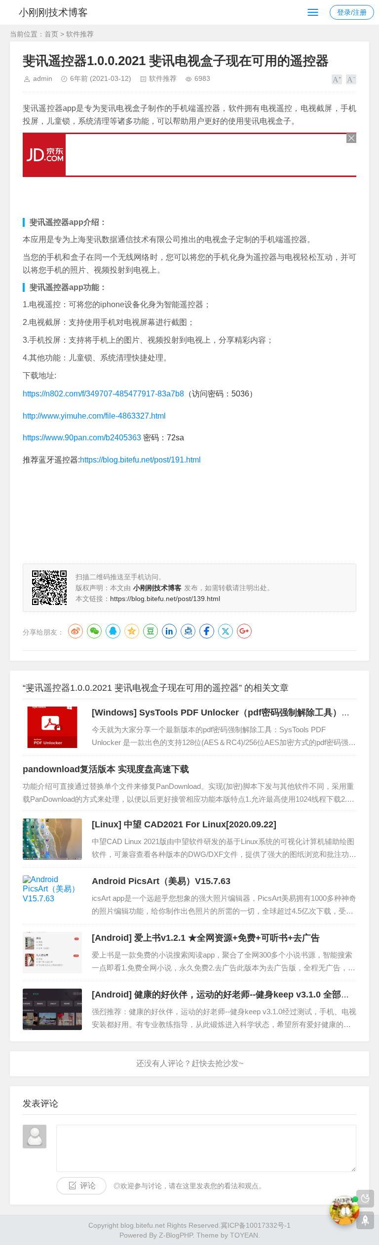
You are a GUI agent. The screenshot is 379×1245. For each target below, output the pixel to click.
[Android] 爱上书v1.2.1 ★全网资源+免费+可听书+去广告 (206, 938)
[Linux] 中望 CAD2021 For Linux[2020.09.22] (184, 824)
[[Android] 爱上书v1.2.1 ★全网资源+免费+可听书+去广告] (52, 952)
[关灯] (365, 1199)
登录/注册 (352, 12)
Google (244, 631)
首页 (51, 34)
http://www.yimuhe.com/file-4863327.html (94, 416)
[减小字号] (351, 79)
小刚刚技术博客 (53, 12)
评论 (88, 1185)
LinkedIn (169, 631)
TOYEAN (244, 1235)
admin (42, 78)
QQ (113, 631)
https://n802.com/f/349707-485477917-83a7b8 (103, 394)
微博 (75, 631)
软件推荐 (80, 34)
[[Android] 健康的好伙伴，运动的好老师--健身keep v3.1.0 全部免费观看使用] (52, 1009)
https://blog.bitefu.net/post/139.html (165, 599)
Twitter (225, 631)
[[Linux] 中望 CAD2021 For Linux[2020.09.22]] (52, 839)
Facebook (206, 631)
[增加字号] (337, 79)
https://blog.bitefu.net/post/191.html (140, 460)
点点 (188, 631)
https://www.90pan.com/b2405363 (82, 437)
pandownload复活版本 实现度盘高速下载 (106, 769)
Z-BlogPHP (175, 1235)
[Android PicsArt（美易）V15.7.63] (52, 896)
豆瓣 (150, 631)
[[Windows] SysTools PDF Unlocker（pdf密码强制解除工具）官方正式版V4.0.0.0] (52, 727)
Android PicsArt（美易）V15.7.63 (161, 881)
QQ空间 (131, 631)
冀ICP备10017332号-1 (256, 1225)
